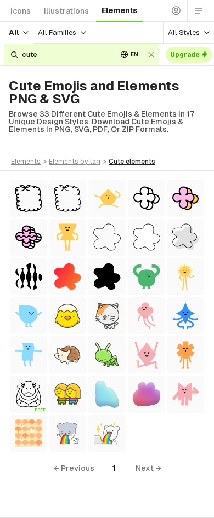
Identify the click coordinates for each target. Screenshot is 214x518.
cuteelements (132, 161)
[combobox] (65, 54)
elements (119, 10)
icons (20, 11)
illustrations (66, 11)
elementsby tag (74, 161)
